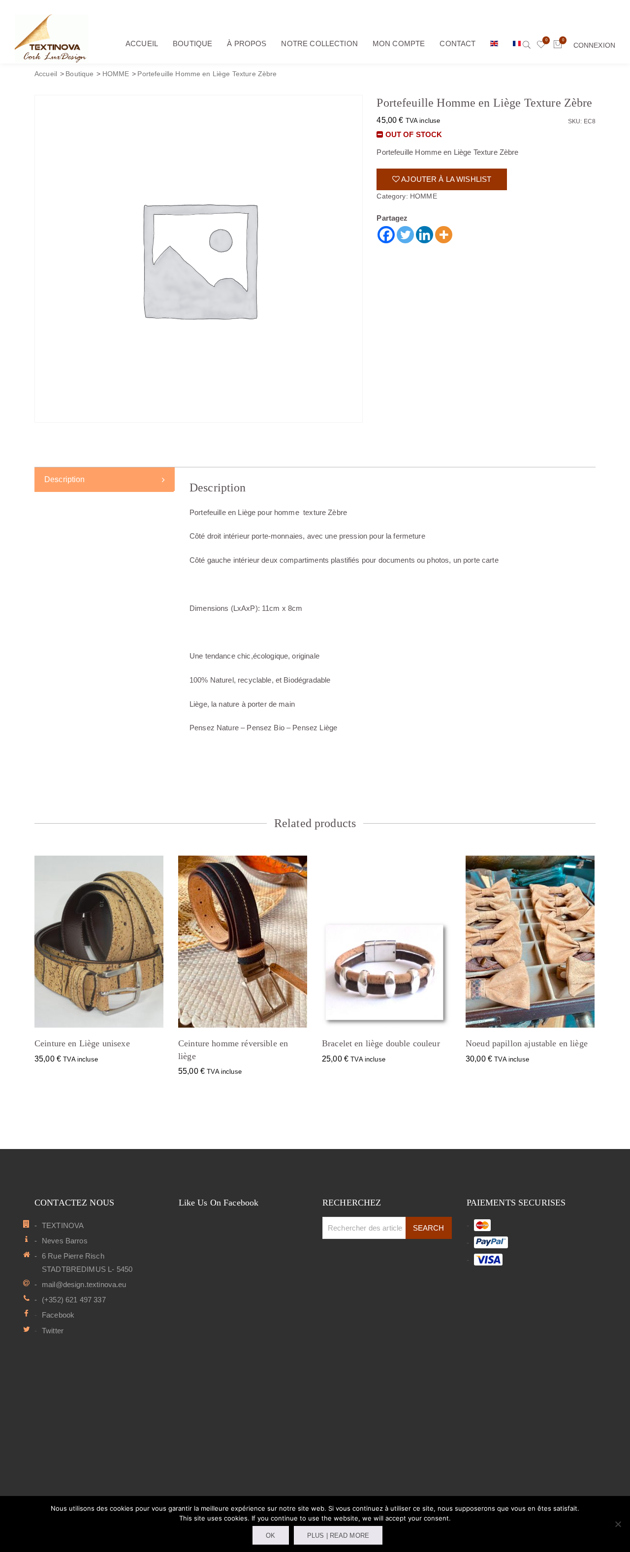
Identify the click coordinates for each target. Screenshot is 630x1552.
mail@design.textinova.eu (84, 1284)
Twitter (52, 1330)
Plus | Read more (338, 1535)
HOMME (115, 74)
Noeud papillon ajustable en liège (527, 1043)
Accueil (45, 74)
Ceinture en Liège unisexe (82, 1043)
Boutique (79, 74)
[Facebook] (386, 234)
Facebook (58, 1315)
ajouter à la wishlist (445, 179)
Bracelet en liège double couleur (381, 1043)
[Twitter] (405, 234)
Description (64, 479)
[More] (443, 234)
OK (270, 1535)
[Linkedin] (424, 234)
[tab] (104, 479)
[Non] (618, 1524)
